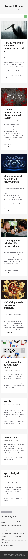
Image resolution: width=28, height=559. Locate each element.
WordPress (22, 555)
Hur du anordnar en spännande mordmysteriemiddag (14, 46)
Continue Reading (8, 80)
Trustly (7, 401)
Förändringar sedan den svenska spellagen (14, 305)
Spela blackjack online (12, 474)
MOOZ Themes (11, 555)
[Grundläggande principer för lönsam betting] (14, 227)
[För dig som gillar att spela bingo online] (14, 349)
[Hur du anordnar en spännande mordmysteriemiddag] (14, 30)
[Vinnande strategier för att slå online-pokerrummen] (14, 163)
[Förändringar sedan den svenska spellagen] (14, 289)
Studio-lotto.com (14, 6)
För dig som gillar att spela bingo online (13, 364)
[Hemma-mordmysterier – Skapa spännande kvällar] (14, 96)
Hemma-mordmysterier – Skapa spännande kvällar (13, 113)
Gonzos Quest (11, 437)
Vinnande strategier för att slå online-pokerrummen (14, 179)
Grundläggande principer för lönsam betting (12, 243)
